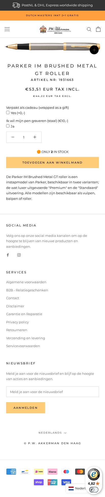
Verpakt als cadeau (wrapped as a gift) (37, 107)
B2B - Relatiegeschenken (27, 290)
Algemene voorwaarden (26, 282)
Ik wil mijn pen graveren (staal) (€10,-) (37, 121)
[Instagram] (19, 254)
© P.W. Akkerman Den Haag (52, 443)
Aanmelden (26, 408)
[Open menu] (7, 29)
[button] (83, 488)
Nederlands (50, 432)
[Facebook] (7, 254)
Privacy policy (17, 322)
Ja (13, 126)
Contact (12, 298)
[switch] (93, 489)
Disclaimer (15, 306)
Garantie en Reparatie (24, 314)
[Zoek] (89, 29)
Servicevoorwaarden (23, 346)
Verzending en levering (25, 338)
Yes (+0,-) (18, 113)
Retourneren (16, 330)
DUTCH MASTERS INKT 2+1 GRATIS (52, 15)
